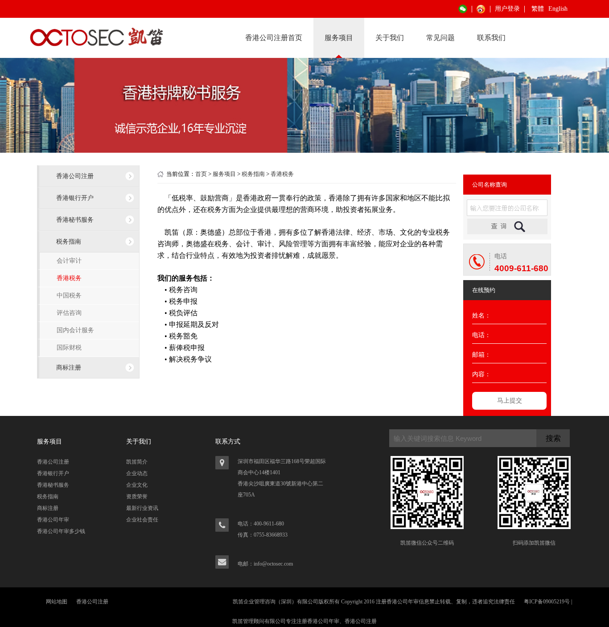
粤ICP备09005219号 (547, 601)
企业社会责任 (142, 520)
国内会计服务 (75, 330)
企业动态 (137, 473)
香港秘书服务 (75, 219)
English (558, 8)
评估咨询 (69, 312)
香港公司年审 (53, 520)
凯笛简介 (137, 462)
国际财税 (69, 347)
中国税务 (69, 295)
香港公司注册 (75, 175)
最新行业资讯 (142, 508)
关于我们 (389, 37)
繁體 (537, 8)
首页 (201, 174)
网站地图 (56, 601)
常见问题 (440, 37)
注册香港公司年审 (317, 621)
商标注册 (68, 367)
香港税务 (69, 278)
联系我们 (491, 37)
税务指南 (68, 241)
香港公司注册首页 (273, 37)
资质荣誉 (137, 496)
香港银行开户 (75, 197)
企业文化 (137, 485)
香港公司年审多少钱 (61, 531)
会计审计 (69, 260)
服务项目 (339, 37)
